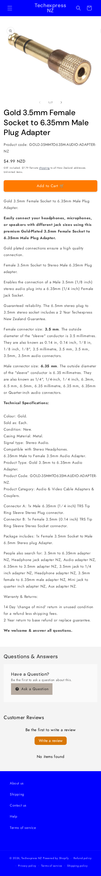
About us (17, 783)
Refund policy (82, 858)
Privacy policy (27, 866)
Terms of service (23, 827)
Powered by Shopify (56, 858)
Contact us (18, 805)
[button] (9, 8)
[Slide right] (61, 102)
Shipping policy (77, 866)
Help (13, 816)
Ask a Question (34, 689)
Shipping (17, 794)
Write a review (51, 740)
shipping (44, 168)
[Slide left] (39, 102)
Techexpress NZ (31, 858)
